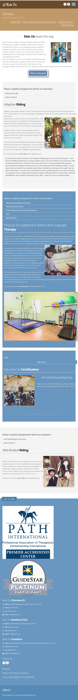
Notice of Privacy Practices (15, 672)
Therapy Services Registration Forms (18, 203)
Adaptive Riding (15, 22)
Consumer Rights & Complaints (18, 677)
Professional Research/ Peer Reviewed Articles (21, 210)
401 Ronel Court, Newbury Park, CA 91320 (23, 624)
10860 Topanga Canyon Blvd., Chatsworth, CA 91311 (26, 604)
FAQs (7, 214)
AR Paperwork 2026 (12, 93)
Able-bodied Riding (67, 25)
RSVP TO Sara (41, 362)
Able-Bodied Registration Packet (15, 439)
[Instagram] (68, 4)
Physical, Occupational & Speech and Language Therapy (39, 22)
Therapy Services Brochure (14, 207)
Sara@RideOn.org (14, 614)
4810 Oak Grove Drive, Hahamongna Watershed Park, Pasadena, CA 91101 (33, 643)
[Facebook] (65, 4)
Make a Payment (11, 97)
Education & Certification (66, 22)
